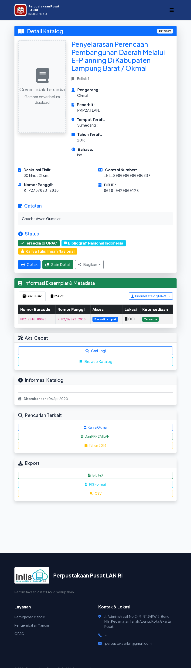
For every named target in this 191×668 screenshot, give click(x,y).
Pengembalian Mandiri (31, 625)
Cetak (32, 264)
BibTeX (97, 475)
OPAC (19, 633)
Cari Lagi (98, 350)
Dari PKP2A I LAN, (97, 436)
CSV (98, 493)
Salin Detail (60, 264)
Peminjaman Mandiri (29, 617)
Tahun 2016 (97, 445)
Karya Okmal (97, 427)
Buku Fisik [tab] (34, 296)
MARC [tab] (59, 296)
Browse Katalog (98, 361)
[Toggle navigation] (172, 10)
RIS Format (97, 484)
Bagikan (90, 264)
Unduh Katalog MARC (151, 296)
